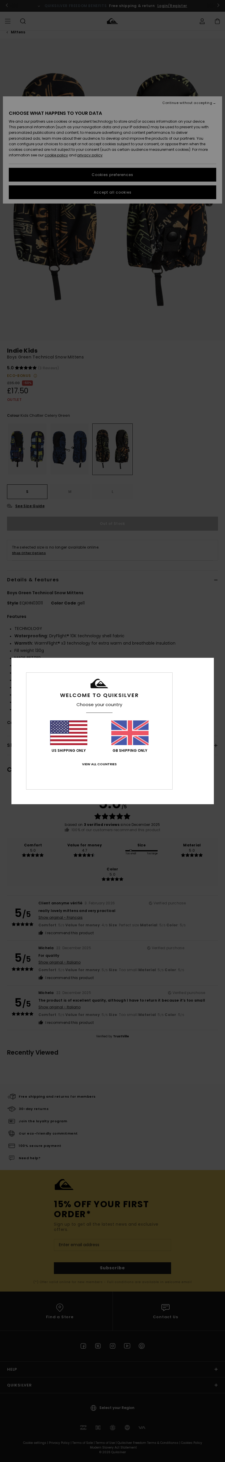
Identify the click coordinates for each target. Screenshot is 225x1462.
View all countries (99, 764)
